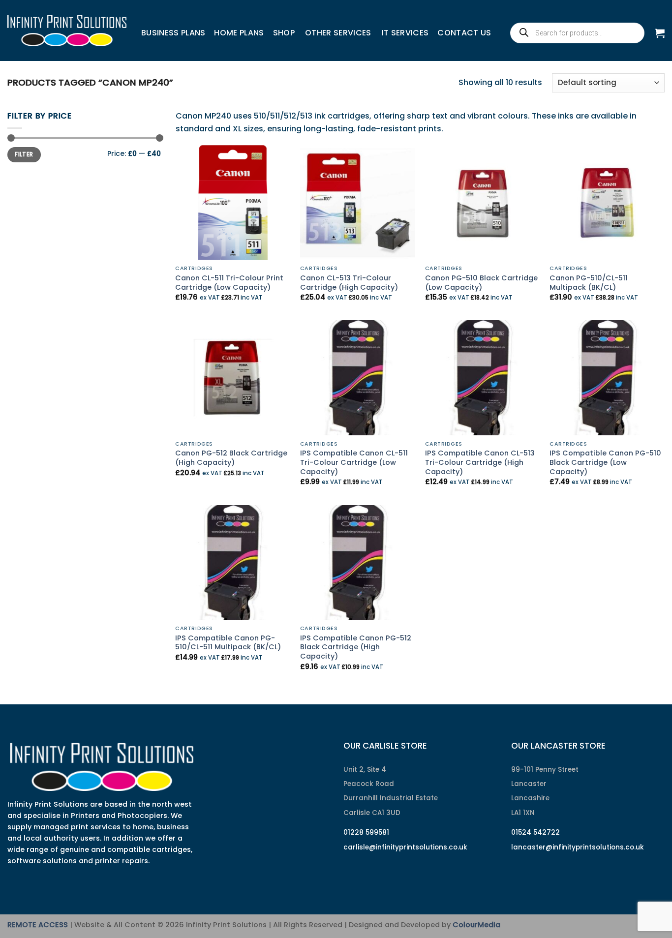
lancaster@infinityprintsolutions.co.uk (577, 847)
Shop (284, 32)
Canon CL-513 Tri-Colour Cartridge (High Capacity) (349, 282)
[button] (660, 33)
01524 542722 (535, 832)
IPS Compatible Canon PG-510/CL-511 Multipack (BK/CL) (228, 643)
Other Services (338, 32)
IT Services (405, 32)
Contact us (464, 32)
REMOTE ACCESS (37, 925)
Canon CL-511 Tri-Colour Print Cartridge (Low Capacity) (229, 282)
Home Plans (239, 32)
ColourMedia (476, 925)
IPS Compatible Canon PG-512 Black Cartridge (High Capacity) (355, 647)
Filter (24, 154)
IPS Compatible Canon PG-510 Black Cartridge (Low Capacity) (605, 462)
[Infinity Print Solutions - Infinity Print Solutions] (66, 30)
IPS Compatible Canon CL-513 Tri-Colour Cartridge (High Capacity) (480, 462)
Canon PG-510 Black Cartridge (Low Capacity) (481, 282)
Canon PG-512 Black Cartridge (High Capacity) (231, 458)
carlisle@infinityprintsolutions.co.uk (405, 847)
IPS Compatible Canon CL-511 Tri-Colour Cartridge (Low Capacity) (354, 462)
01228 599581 (366, 832)
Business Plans (173, 32)
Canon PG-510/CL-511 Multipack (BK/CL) (589, 282)
